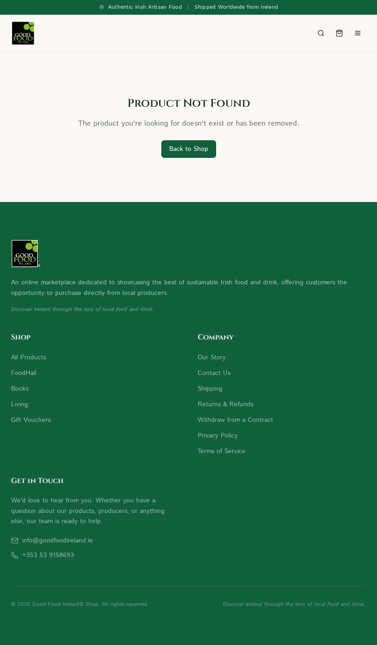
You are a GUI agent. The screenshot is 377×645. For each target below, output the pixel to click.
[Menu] (357, 33)
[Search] (321, 33)
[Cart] (339, 33)
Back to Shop (188, 149)
